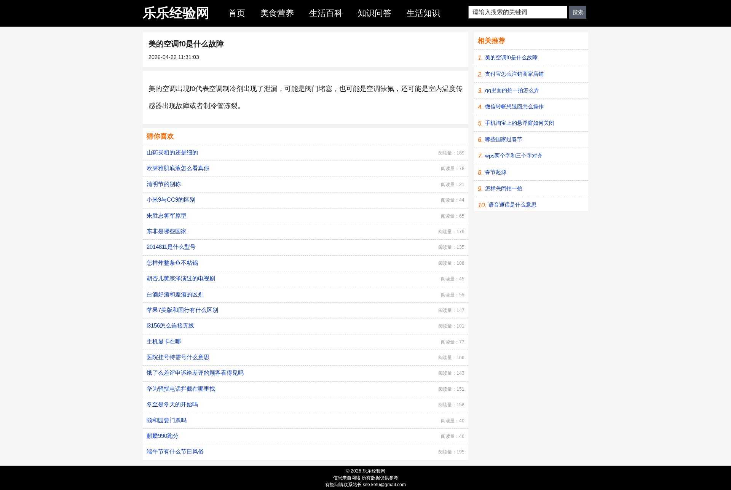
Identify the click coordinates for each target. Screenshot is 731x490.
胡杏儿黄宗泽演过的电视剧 (181, 278)
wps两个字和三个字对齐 (514, 156)
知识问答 (374, 13)
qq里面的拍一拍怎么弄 (512, 90)
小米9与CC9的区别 (171, 199)
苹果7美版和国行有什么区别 (182, 310)
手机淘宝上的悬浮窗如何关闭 (519, 123)
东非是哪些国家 (167, 231)
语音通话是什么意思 (512, 205)
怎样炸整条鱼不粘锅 (172, 262)
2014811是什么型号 (171, 246)
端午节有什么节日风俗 (175, 451)
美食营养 (277, 13)
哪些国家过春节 (503, 139)
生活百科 (326, 13)
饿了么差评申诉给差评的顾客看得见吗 (195, 372)
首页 (236, 13)
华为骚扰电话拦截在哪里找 (181, 388)
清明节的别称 (164, 184)
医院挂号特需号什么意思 (178, 357)
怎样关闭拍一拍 (503, 188)
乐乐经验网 (176, 12)
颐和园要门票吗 (167, 420)
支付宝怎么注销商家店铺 (514, 74)
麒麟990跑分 (163, 436)
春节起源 (495, 172)
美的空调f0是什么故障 (511, 57)
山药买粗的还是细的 (172, 152)
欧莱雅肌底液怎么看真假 (178, 168)
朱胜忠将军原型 (167, 215)
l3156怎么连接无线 (170, 325)
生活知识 (423, 13)
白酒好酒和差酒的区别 (175, 294)
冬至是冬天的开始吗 (172, 404)
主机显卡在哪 (164, 341)
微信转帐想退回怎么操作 (514, 106)
